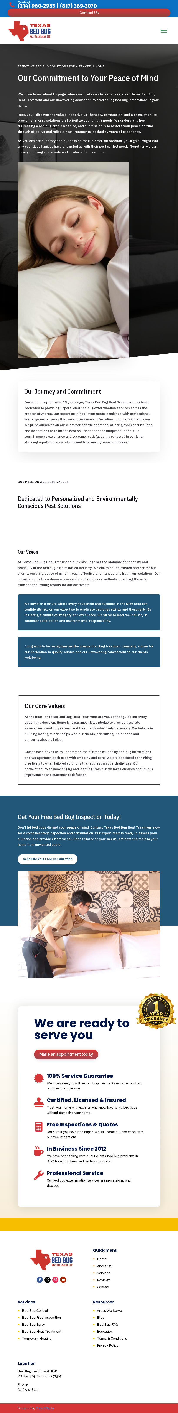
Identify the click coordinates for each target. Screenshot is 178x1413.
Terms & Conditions (112, 1338)
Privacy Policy (108, 1345)
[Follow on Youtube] (63, 1280)
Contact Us (89, 13)
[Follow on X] (47, 1280)
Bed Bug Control (35, 1311)
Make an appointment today (66, 1054)
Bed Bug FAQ (107, 1325)
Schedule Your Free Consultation (47, 859)
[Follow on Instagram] (55, 1280)
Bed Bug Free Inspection (41, 1318)
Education (105, 1332)
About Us (104, 1266)
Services (103, 1273)
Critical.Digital (45, 1408)
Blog (100, 1318)
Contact (103, 1287)
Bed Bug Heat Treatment (41, 1332)
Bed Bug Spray (33, 1325)
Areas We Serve (109, 1311)
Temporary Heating (36, 1338)
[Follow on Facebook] (40, 1280)
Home (102, 1259)
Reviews (103, 1280)
